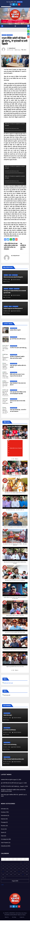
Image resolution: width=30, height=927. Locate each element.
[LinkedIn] (28, 34)
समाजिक (24, 49)
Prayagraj (3, 822)
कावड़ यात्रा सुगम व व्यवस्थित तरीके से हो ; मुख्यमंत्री (12, 794)
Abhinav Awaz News (22, 913)
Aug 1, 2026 (7, 747)
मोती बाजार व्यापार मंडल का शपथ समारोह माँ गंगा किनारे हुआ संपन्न (13, 277)
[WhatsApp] (28, 31)
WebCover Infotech (22, 914)
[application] (15, 128)
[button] (16, 459)
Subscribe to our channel (16, 448)
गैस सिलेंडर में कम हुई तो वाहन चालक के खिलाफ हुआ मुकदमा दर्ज (13, 308)
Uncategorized (13, 328)
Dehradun (6, 288)
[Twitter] (28, 28)
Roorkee (3, 825)
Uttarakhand (16, 288)
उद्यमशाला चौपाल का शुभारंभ (15, 330)
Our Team (14, 917)
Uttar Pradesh (4, 842)
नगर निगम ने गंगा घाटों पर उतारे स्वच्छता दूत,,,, (18, 347)
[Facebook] (28, 25)
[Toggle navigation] (15, 26)
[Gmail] (28, 37)
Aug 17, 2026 (8, 732)
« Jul (2, 884)
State (2, 835)
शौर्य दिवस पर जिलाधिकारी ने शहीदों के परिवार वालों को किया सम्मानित (13, 759)
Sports (2, 832)
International (4, 815)
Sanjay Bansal (12, 48)
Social (10, 306)
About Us (7, 917)
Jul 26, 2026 (8, 761)
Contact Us (22, 917)
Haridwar (11, 288)
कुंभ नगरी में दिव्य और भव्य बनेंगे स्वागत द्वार (17, 339)
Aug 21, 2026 (8, 717)
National (3, 818)
